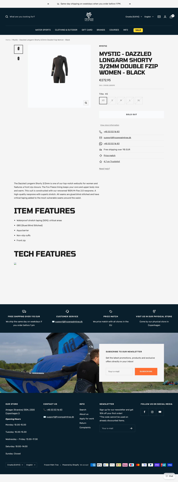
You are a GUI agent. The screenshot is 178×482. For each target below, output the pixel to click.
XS (103, 100)
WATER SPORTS (43, 30)
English (147, 16)
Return (83, 423)
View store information (109, 125)
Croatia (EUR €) (132, 16)
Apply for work (87, 418)
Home (8, 40)
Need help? (104, 168)
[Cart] (171, 16)
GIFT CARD (87, 30)
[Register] (131, 428)
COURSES (114, 30)
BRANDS (101, 30)
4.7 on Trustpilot (112, 161)
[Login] (165, 17)
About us (84, 414)
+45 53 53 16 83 (111, 131)
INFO (125, 30)
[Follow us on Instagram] (152, 412)
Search (83, 409)
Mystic (103, 46)
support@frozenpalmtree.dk (117, 137)
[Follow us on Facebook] (144, 412)
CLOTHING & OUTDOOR (66, 30)
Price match (109, 155)
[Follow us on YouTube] (160, 412)
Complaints (85, 427)
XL (139, 100)
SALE (138, 30)
